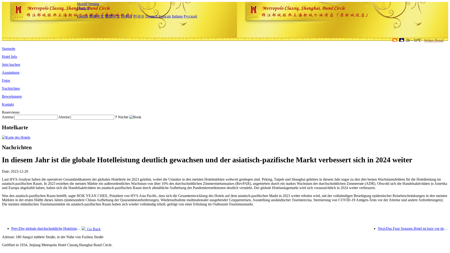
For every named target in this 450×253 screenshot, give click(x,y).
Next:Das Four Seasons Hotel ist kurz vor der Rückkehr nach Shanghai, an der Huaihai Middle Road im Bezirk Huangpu (413, 229)
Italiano (177, 16)
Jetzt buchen (11, 65)
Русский (190, 16)
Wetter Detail (433, 40)
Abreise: (64, 117)
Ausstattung (10, 72)
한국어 (138, 16)
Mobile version (88, 4)
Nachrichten (11, 88)
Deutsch (83, 8)
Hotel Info (9, 57)
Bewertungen (12, 96)
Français (164, 16)
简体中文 (96, 16)
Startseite (8, 49)
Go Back (93, 229)
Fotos (6, 80)
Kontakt (8, 104)
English (82, 16)
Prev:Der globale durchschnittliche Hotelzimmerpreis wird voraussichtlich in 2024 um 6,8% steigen (46, 229)
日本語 (126, 16)
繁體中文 (112, 16)
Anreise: (8, 117)
